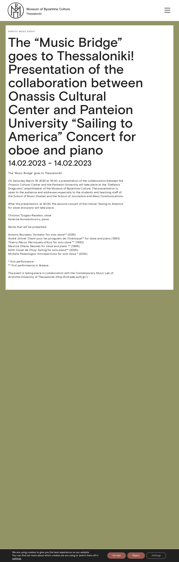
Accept (117, 555)
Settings (156, 555)
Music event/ (27, 31)
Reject (136, 555)
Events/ (13, 31)
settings (16, 558)
